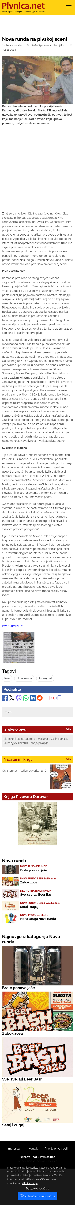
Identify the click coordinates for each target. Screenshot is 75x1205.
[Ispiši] (59, 698)
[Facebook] (5, 698)
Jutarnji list (45, 678)
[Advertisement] (37, 171)
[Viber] (19, 698)
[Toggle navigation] (69, 8)
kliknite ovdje (30, 1183)
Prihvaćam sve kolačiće (39, 1196)
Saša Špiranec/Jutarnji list (47, 45)
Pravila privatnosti (56, 1148)
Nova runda (13, 45)
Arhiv (69, 729)
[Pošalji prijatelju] (52, 698)
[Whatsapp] (26, 698)
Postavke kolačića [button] (37, 1188)
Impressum (15, 1148)
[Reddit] (40, 698)
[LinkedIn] (33, 698)
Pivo (7, 678)
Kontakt (33, 1148)
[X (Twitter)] (12, 698)
